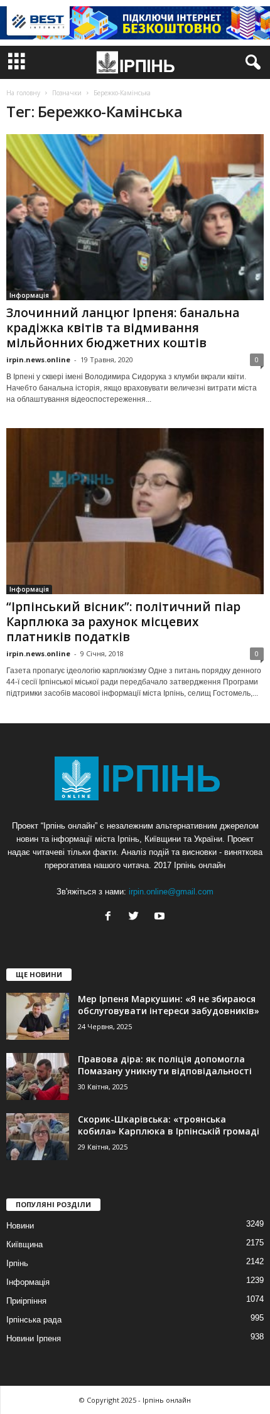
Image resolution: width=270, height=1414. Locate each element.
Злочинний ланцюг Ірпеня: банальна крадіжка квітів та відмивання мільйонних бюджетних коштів (122, 328)
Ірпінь (17, 1263)
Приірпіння (26, 1301)
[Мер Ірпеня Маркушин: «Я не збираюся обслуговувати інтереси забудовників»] (37, 1016)
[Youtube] (161, 917)
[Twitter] (136, 917)
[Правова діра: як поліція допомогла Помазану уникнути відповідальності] (37, 1076)
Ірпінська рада (34, 1319)
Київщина (24, 1244)
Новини (20, 1225)
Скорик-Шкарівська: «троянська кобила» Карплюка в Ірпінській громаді (168, 1125)
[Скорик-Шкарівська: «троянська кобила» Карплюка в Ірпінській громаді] (37, 1136)
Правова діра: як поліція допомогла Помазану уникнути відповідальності (165, 1065)
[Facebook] (111, 917)
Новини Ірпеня (33, 1338)
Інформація (29, 295)
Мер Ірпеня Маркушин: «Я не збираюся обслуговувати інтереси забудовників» (168, 1005)
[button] (250, 62)
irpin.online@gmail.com (171, 891)
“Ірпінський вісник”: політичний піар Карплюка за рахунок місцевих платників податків (123, 622)
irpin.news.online (38, 359)
